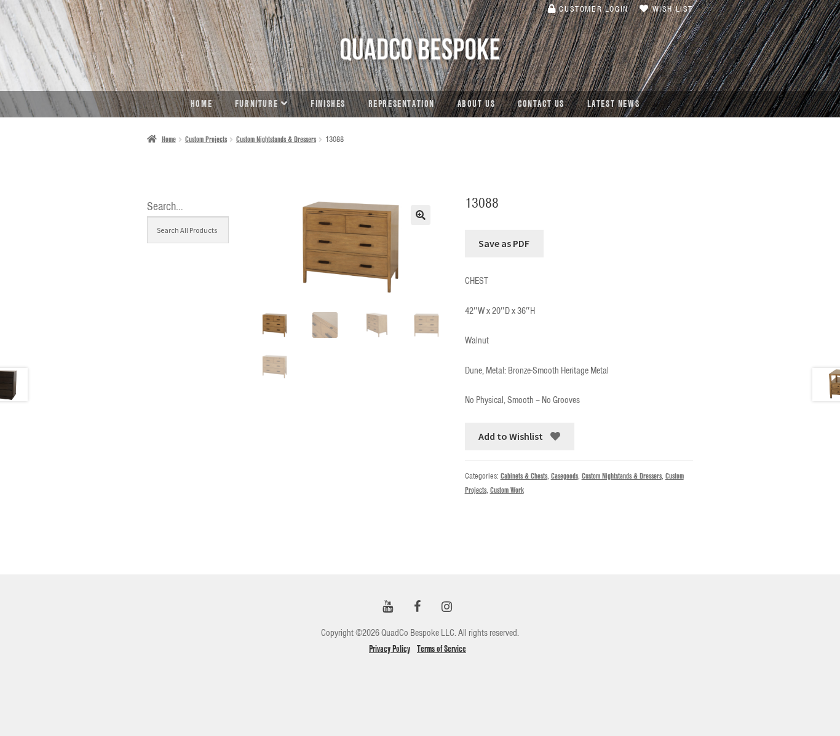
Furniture (256, 104)
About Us (477, 104)
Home (201, 104)
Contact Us (541, 104)
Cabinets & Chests (524, 476)
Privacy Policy (389, 649)
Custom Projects (206, 139)
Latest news (613, 104)
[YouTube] (388, 607)
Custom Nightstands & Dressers (276, 139)
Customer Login (592, 9)
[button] (420, 215)
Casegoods (564, 476)
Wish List (671, 9)
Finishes (328, 104)
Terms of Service (441, 649)
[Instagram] (447, 607)
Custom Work (507, 490)
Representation (401, 104)
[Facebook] (417, 607)
